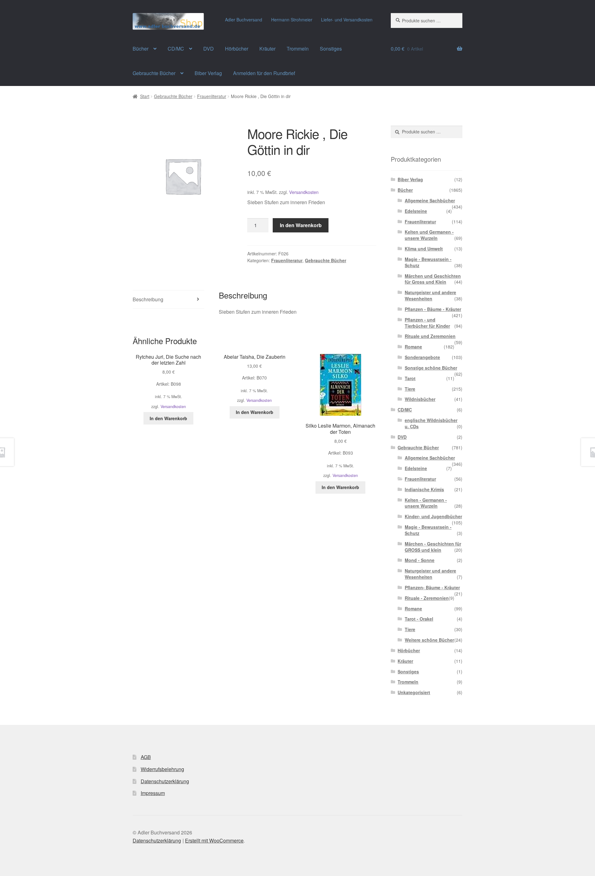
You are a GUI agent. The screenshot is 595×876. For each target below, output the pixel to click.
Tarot (410, 378)
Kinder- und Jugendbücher (433, 516)
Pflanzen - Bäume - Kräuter (433, 309)
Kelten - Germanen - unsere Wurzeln (426, 503)
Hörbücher (236, 48)
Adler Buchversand (243, 19)
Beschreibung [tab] (148, 299)
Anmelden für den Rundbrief (264, 73)
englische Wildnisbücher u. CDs (431, 423)
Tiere (410, 389)
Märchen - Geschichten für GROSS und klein (433, 547)
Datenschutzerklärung (165, 781)
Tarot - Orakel (419, 619)
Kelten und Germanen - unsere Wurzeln (429, 235)
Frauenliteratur (211, 96)
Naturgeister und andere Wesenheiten (430, 295)
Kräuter (267, 48)
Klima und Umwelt (424, 248)
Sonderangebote (422, 357)
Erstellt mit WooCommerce (214, 840)
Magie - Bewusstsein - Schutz (428, 262)
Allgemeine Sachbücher (430, 200)
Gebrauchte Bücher (154, 73)
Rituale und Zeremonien (430, 336)
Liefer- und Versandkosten (346, 19)
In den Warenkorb (301, 225)
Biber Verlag (208, 73)
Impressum (153, 793)
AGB (146, 757)
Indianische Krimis (424, 489)
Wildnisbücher (420, 399)
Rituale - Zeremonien (427, 598)
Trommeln (298, 48)
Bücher (140, 48)
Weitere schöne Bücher (429, 640)
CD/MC (176, 48)
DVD (208, 48)
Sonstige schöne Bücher (431, 368)
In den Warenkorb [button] (168, 418)
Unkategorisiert (414, 692)
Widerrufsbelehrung (162, 769)
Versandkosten (304, 192)
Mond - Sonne (419, 560)
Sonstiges (331, 48)
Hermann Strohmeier (291, 19)
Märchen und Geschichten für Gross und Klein (433, 279)
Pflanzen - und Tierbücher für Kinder (427, 323)
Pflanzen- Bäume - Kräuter (432, 587)
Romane (413, 347)
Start (144, 96)
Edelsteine (416, 211)
